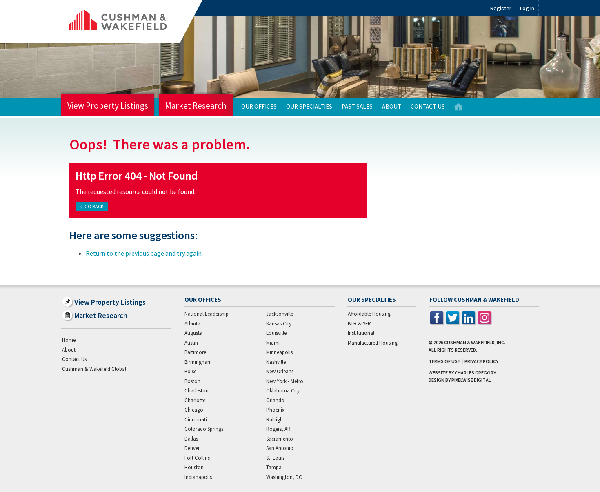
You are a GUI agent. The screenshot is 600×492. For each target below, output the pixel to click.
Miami (273, 342)
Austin (191, 342)
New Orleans (279, 371)
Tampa (274, 467)
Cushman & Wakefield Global (94, 368)
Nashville (276, 361)
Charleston (196, 390)
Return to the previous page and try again (144, 253)
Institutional (361, 332)
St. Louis (275, 457)
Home (458, 107)
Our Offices (259, 106)
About (391, 106)
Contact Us (428, 106)
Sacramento (279, 438)
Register (500, 8)
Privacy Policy (481, 361)
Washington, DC (284, 477)
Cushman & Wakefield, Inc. (474, 342)
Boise (190, 371)
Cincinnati (195, 419)
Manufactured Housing (373, 342)
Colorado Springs (203, 428)
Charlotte (194, 400)
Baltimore (195, 352)
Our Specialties (309, 106)
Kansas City (278, 323)
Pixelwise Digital (471, 380)
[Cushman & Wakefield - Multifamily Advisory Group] (131, 21)
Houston (194, 467)
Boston (192, 381)
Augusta (193, 332)
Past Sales (357, 106)
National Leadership (206, 313)
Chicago (193, 409)
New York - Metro (284, 381)
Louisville (276, 332)
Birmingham (198, 361)
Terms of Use (444, 361)
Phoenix (275, 409)
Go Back (94, 206)
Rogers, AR (278, 428)
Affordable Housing (369, 313)
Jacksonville (279, 313)
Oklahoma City (283, 390)
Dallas (191, 438)
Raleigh (274, 419)
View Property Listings (107, 105)
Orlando (275, 400)
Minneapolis (279, 352)
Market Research (196, 105)
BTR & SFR (359, 323)
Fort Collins (197, 457)
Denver (192, 448)
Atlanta (192, 323)
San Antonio (279, 448)
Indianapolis (198, 477)
